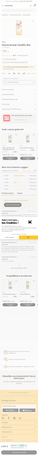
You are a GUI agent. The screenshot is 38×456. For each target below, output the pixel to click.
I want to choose (9, 237)
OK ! (28, 237)
